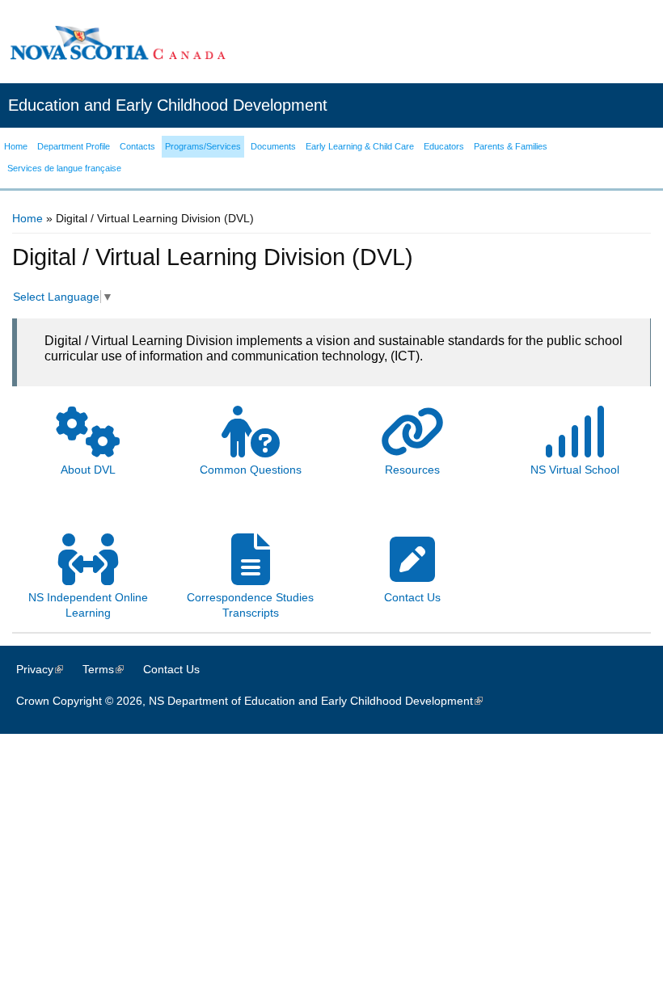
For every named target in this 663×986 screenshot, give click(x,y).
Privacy (47, 669)
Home (27, 218)
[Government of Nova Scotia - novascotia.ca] (117, 42)
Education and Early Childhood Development (167, 105)
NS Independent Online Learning (88, 605)
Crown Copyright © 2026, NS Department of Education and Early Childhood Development (257, 700)
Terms (111, 669)
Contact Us (171, 669)
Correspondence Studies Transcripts (250, 605)
